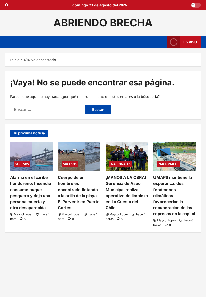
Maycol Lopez (23, 214)
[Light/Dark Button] (196, 5)
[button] (10, 41)
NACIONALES (121, 164)
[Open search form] (6, 5)
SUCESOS (22, 164)
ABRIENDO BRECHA (103, 22)
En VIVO (190, 42)
